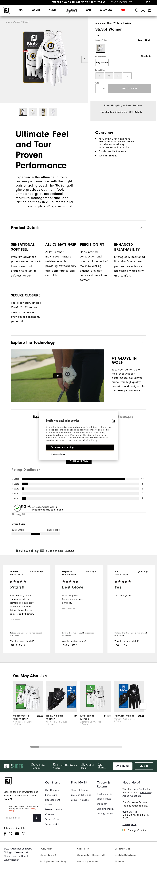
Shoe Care (51, 795)
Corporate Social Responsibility (91, 855)
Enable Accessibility (121, 2)
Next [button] (84, 59)
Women (36, 10)
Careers (49, 814)
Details (138, 112)
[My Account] (143, 10)
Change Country (137, 830)
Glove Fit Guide (80, 800)
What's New (106, 10)
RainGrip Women (124, 715)
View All (69, 550)
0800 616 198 (130, 812)
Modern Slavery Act (48, 855)
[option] (44, 59)
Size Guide (146, 56)
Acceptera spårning (62, 447)
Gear (88, 10)
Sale (123, 10)
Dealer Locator (53, 809)
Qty (97, 82)
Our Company (53, 790)
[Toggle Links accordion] (55, 782)
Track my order (105, 794)
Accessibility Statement (87, 861)
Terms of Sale (53, 824)
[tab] (149, 10)
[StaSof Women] (44, 59)
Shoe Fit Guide (79, 790)
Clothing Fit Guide (81, 795)
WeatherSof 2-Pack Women (21, 717)
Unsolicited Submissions (125, 855)
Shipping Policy (105, 808)
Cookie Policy (90, 440)
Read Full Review (25, 614)
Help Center (139, 789)
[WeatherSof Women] (95, 711)
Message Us (129, 824)
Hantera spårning (58, 454)
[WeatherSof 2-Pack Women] (28, 711)
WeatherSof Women (87, 717)
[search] (137, 10)
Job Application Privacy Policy (53, 861)
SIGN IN (144, 766)
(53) (109, 23)
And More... (102, 766)
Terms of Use (52, 819)
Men (21, 10)
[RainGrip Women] (129, 711)
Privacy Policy (46, 849)
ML (118, 76)
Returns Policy (105, 813)
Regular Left (102, 62)
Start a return (104, 799)
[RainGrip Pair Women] (61, 711)
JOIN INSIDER (122, 766)
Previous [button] (3, 59)
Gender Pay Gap (122, 849)
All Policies (119, 861)
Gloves (52, 10)
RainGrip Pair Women (54, 717)
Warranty (102, 804)
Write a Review (122, 23)
